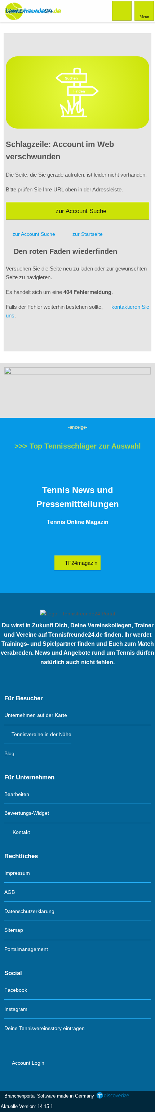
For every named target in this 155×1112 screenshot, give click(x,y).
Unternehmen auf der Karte (35, 715)
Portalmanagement (26, 949)
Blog (9, 753)
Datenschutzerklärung (29, 911)
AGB (9, 892)
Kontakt (20, 832)
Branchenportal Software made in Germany (48, 1096)
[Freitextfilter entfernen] (122, 10)
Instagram (15, 1009)
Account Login (27, 1063)
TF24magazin (80, 563)
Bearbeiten (16, 794)
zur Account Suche (81, 211)
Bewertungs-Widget (26, 813)
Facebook (15, 990)
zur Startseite (87, 234)
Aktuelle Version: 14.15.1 (27, 1106)
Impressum (17, 873)
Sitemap (13, 930)
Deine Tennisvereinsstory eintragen (44, 1028)
